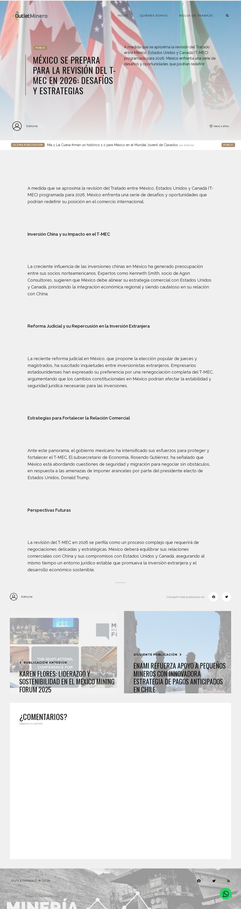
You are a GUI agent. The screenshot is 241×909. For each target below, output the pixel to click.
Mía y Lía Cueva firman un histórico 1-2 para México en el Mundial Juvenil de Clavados (120, 145)
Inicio (123, 15)
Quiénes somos (154, 15)
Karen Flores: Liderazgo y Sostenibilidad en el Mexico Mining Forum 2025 (67, 682)
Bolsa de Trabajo (196, 15)
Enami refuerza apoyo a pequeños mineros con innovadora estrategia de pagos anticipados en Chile (179, 677)
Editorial (32, 126)
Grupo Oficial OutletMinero (42, 896)
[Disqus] (120, 789)
